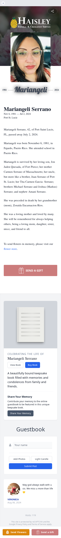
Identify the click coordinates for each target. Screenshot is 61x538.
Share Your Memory (20, 413)
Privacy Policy (22, 524)
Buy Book (32, 364)
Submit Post (30, 466)
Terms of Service (39, 524)
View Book (15, 364)
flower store (10, 249)
